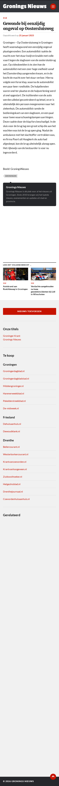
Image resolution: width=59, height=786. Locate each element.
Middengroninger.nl (13, 385)
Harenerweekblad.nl (13, 393)
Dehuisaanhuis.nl (12, 423)
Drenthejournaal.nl (13, 491)
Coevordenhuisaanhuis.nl (16, 498)
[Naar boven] (53, 777)
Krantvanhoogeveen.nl (15, 469)
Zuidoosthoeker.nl (12, 476)
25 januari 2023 (26, 35)
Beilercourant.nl (11, 446)
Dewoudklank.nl (11, 431)
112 (5, 18)
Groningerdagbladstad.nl (16, 378)
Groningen (10, 176)
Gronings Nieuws (16, 187)
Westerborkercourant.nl (15, 454)
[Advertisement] (29, 232)
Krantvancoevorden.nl (14, 461)
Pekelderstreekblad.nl (14, 400)
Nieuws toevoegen (29, 311)
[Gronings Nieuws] (25, 6)
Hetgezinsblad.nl (11, 484)
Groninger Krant (11, 335)
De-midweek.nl (11, 408)
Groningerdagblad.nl (14, 371)
